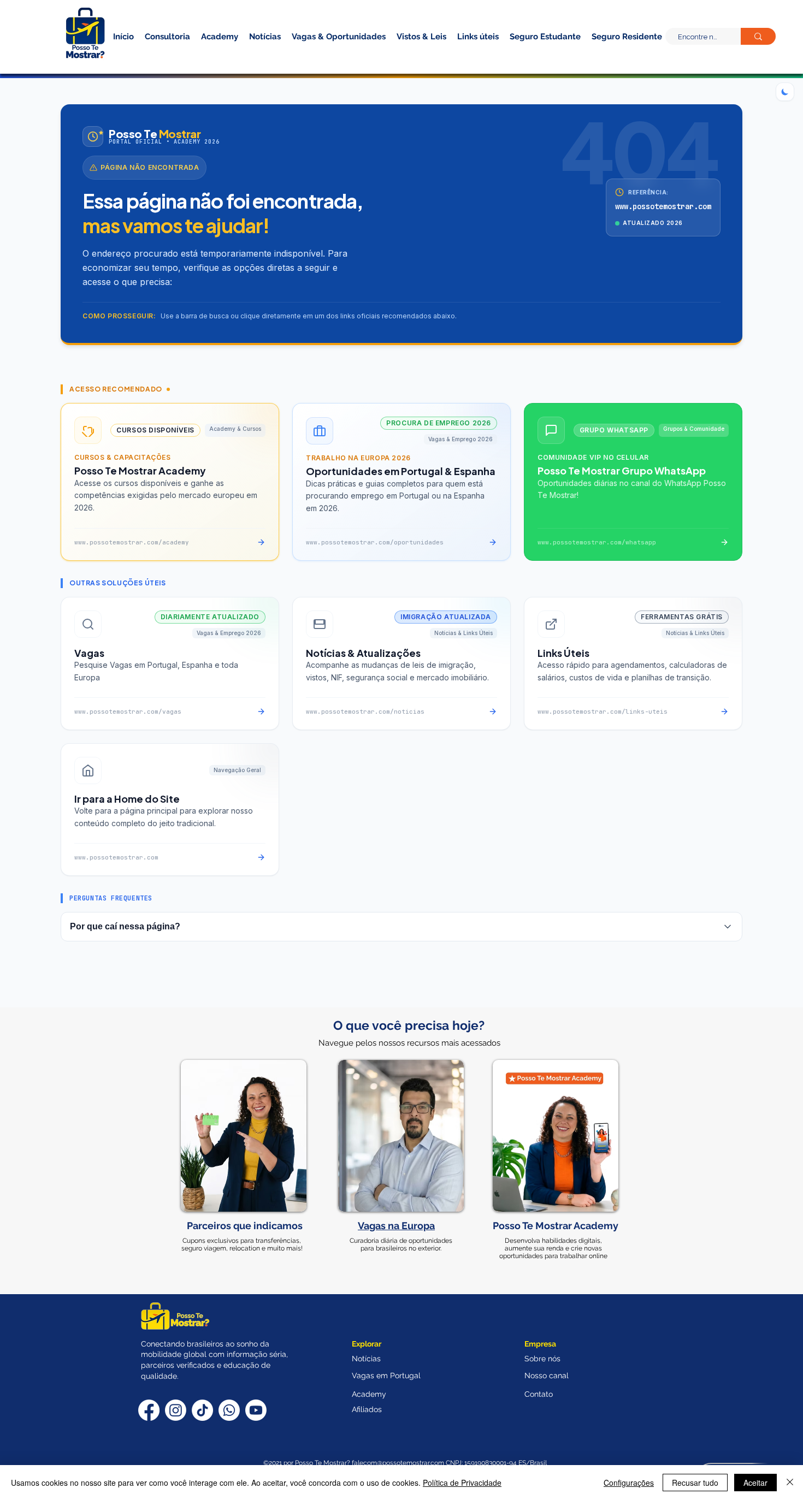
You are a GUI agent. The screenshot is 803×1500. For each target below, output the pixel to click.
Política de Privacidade (462, 1482)
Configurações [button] (629, 1482)
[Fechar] (789, 1482)
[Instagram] (175, 1410)
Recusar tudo (695, 1482)
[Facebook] (149, 1410)
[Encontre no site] (758, 36)
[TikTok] (202, 1410)
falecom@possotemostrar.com (399, 1463)
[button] (608, 54)
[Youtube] (256, 1410)
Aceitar (755, 1482)
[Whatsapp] (229, 1410)
